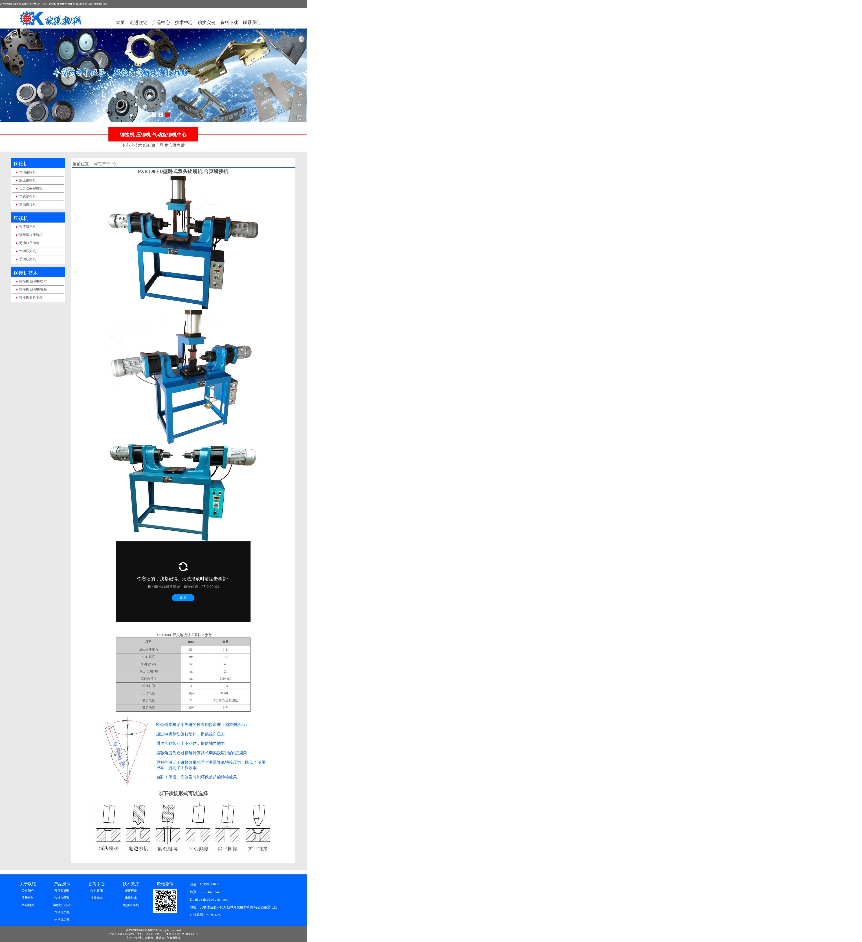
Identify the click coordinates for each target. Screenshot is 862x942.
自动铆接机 (27, 204)
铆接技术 (131, 898)
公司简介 (28, 890)
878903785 (214, 915)
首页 (120, 22)
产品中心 (161, 22)
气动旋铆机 (62, 890)
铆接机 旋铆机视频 (33, 289)
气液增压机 (27, 227)
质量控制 (28, 898)
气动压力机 (27, 251)
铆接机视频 (131, 905)
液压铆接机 (27, 180)
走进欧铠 (138, 22)
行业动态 (96, 898)
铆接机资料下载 (31, 297)
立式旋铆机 (27, 196)
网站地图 (28, 905)
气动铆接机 (27, 172)
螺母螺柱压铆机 (31, 235)
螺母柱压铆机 (62, 905)
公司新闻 (96, 890)
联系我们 (252, 22)
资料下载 (229, 22)
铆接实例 (207, 22)
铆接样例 (131, 890)
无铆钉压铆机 (29, 243)
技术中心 (184, 22)
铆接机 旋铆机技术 (33, 281)
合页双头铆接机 (31, 188)
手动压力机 (27, 259)
